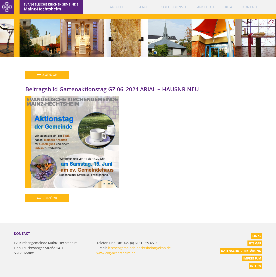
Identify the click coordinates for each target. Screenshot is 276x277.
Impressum (252, 258)
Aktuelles (118, 7)
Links (256, 236)
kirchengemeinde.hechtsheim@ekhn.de (139, 248)
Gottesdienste (174, 7)
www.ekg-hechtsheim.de (116, 253)
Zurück (49, 75)
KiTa (228, 7)
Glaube (144, 7)
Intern (255, 266)
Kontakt (250, 7)
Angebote (206, 7)
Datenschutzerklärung (241, 251)
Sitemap (254, 243)
